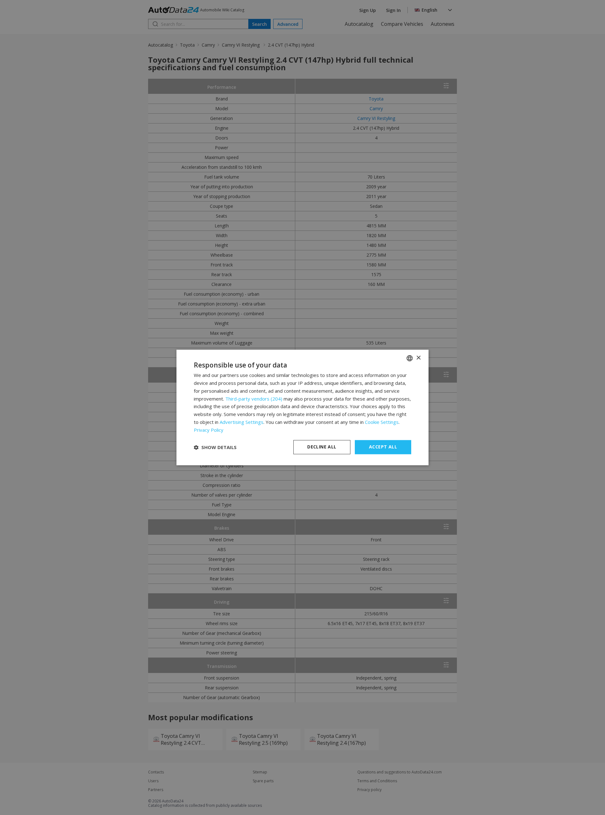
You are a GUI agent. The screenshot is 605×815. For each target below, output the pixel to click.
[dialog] (302, 407)
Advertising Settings (241, 422)
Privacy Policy (208, 430)
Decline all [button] (321, 447)
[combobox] (409, 358)
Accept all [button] (383, 447)
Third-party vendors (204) (253, 399)
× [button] (418, 358)
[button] (215, 447)
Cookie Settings (382, 422)
